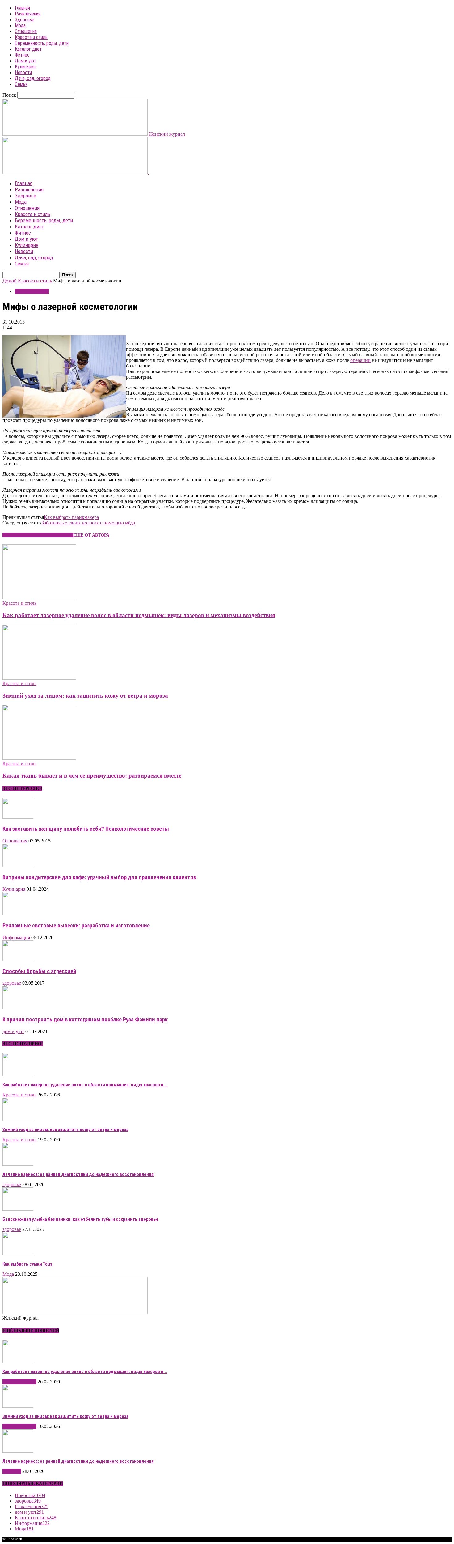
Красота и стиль (31, 37)
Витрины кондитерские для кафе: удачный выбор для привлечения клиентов (99, 877)
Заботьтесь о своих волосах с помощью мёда (88, 522)
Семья (21, 84)
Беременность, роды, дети (42, 43)
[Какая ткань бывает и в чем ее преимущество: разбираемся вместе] (39, 758)
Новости (23, 72)
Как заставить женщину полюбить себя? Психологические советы (85, 828)
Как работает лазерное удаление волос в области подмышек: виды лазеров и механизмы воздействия (138, 615)
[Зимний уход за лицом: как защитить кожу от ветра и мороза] (39, 678)
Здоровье (24, 20)
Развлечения (27, 14)
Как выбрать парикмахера (71, 517)
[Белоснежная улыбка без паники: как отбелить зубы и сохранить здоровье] (17, 1208)
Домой (9, 280)
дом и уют (13, 1031)
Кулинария (25, 67)
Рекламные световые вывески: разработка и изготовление (76, 925)
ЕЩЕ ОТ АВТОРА (91, 535)
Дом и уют (25, 61)
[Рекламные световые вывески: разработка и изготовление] (17, 913)
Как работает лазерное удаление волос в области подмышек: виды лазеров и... (84, 1085)
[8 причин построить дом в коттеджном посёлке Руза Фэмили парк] (17, 1007)
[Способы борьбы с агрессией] (17, 959)
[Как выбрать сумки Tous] (17, 1253)
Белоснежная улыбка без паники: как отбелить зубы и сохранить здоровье (80, 1219)
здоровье (11, 983)
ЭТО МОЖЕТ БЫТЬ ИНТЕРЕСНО (37, 535)
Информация (16, 937)
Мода (20, 25)
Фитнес (22, 55)
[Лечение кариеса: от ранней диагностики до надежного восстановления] (17, 1164)
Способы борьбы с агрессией (39, 971)
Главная (22, 8)
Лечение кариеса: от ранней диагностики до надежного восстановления (78, 1174)
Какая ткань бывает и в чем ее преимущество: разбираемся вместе (91, 775)
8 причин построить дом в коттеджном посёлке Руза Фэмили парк (85, 1019)
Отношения (26, 31)
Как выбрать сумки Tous (27, 1264)
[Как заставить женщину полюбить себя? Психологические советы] (17, 817)
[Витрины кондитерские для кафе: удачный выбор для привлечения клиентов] (17, 865)
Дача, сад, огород (33, 78)
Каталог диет (28, 49)
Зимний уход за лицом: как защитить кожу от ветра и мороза (85, 695)
